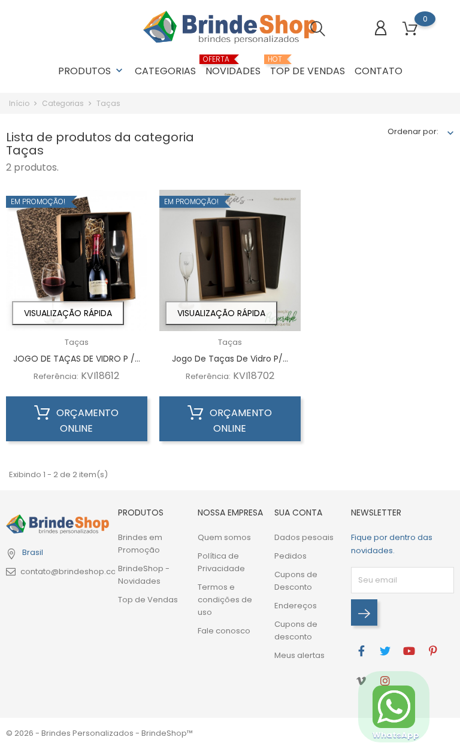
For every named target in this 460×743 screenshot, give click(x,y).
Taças (77, 342)
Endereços (295, 605)
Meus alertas (299, 655)
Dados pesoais (304, 537)
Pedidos (290, 556)
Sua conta (298, 512)
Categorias (165, 71)
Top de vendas (307, 66)
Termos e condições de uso (225, 599)
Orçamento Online (86, 421)
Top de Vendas (148, 599)
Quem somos (224, 537)
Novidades (233, 66)
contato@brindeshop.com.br (77, 571)
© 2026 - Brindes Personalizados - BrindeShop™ (99, 733)
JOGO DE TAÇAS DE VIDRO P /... (76, 359)
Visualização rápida (68, 313)
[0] (409, 29)
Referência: (56, 376)
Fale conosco (224, 630)
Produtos (91, 71)
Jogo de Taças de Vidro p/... (230, 359)
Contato (378, 71)
